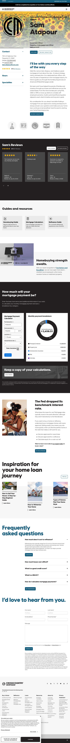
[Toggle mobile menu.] (66, 9)
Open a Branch (51, 708)
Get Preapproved (30, 588)
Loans (26, 695)
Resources (39, 695)
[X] (54, 683)
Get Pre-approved (40, 450)
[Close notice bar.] (68, 5)
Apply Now (34, 52)
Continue (30, 739)
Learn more (29, 554)
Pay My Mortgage (40, 711)
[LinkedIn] (50, 683)
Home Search (10, 1)
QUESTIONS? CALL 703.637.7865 (60, 1)
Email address (29, 617)
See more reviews (62, 148)
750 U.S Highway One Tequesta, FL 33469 (9, 57)
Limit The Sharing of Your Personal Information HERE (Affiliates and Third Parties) (63, 702)
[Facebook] (47, 683)
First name (28, 610)
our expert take (57, 444)
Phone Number (52, 617)
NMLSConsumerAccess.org (42, 713)
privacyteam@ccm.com (58, 666)
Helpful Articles (39, 701)
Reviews (17, 69)
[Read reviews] (6, 68)
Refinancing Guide (18, 697)
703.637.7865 (8, 62)
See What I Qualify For (45, 52)
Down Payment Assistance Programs (5, 714)
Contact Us (50, 711)
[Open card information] (67, 740)
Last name (51, 610)
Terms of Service (55, 645)
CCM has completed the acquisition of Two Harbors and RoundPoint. (35, 4)
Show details (33, 731)
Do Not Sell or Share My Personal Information (10, 739)
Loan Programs (28, 707)
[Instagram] (57, 683)
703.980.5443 (11, 60)
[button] (12, 51)
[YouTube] (60, 683)
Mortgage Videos (40, 709)
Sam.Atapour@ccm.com (10, 65)
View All (64, 476)
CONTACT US (29, 648)
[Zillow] (64, 683)
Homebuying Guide (6, 697)
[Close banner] (40, 716)
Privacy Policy (47, 645)
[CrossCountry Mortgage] (8, 9)
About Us (50, 695)
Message (27, 623)
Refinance (16, 695)
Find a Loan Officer (52, 713)
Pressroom (50, 709)
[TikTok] (67, 683)
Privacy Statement (5, 730)
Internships (50, 706)
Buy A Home (5, 695)
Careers (49, 701)
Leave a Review (51, 148)
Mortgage (4, 1)
